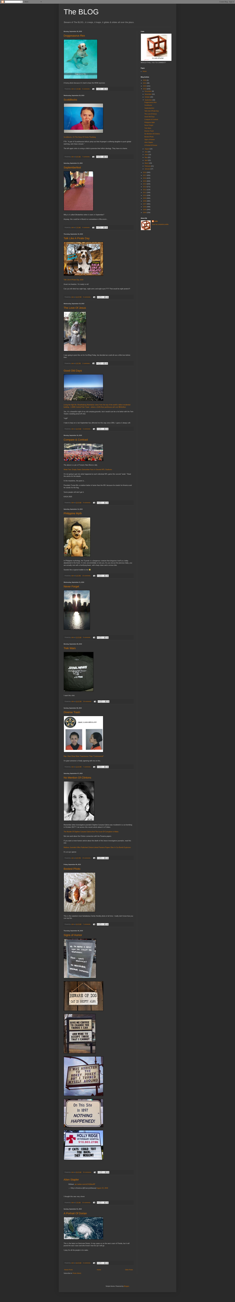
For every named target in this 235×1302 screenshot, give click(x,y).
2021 (145, 83)
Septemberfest (72, 167)
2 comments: (86, 363)
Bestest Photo (72, 868)
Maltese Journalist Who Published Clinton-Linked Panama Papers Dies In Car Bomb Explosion (97, 847)
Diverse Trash (72, 712)
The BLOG (81, 12)
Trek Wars (70, 648)
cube (156, 221)
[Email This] (97, 89)
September (148, 100)
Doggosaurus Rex (74, 35)
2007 (145, 204)
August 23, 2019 (102, 1188)
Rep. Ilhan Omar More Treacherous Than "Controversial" (84, 756)
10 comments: (86, 575)
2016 (145, 178)
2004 (145, 212)
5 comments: (87, 429)
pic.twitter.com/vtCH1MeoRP (85, 1184)
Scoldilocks (70, 99)
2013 (145, 187)
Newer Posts (68, 1270)
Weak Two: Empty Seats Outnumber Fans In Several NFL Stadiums (88, 469)
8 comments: (87, 502)
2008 (145, 201)
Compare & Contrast (76, 439)
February (148, 166)
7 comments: (86, 156)
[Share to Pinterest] (106, 89)
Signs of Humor (73, 935)
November (148, 94)
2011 (145, 192)
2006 (145, 207)
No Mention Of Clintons (77, 777)
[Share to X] (102, 89)
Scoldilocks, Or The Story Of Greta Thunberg (80, 137)
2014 (145, 184)
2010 (145, 195)
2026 (145, 80)
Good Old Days (73, 370)
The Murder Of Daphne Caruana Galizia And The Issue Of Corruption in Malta (91, 832)
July (146, 152)
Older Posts (129, 1270)
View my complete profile (160, 224)
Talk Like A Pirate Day (77, 238)
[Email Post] (93, 89)
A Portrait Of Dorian (75, 1213)
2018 (145, 172)
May (146, 157)
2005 (145, 209)
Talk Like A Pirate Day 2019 (73, 280)
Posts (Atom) (77, 1273)
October (147, 97)
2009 (145, 198)
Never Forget (71, 586)
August (147, 149)
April (146, 160)
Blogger (126, 1286)
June (146, 154)
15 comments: (87, 1172)
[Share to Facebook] (104, 89)
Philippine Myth (73, 513)
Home (99, 1270)
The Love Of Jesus (75, 307)
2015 (145, 181)
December (148, 91)
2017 (145, 175)
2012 (145, 190)
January (147, 169)
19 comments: (87, 701)
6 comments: (86, 89)
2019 (145, 89)
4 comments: (86, 227)
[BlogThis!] (99, 89)
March (147, 163)
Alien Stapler (71, 1179)
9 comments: (87, 637)
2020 (145, 86)
